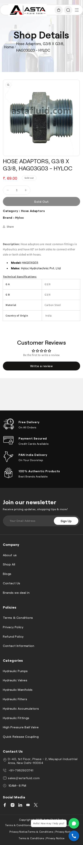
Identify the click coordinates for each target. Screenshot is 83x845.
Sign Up (66, 521)
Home (9, 47)
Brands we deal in (16, 592)
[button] (77, 10)
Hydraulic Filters (15, 699)
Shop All (9, 564)
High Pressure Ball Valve (21, 727)
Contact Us (11, 583)
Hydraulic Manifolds (17, 689)
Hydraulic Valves (15, 680)
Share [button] (10, 226)
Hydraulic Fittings (16, 718)
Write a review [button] (41, 366)
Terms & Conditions (18, 617)
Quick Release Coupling (21, 736)
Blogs (7, 573)
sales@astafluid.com (24, 778)
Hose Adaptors (33, 211)
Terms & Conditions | (18, 825)
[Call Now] (74, 836)
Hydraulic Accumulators (21, 708)
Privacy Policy (13, 627)
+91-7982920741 (20, 770)
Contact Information (18, 645)
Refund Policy (13, 636)
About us (10, 555)
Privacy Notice (18, 831)
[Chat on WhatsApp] (74, 823)
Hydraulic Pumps (15, 671)
